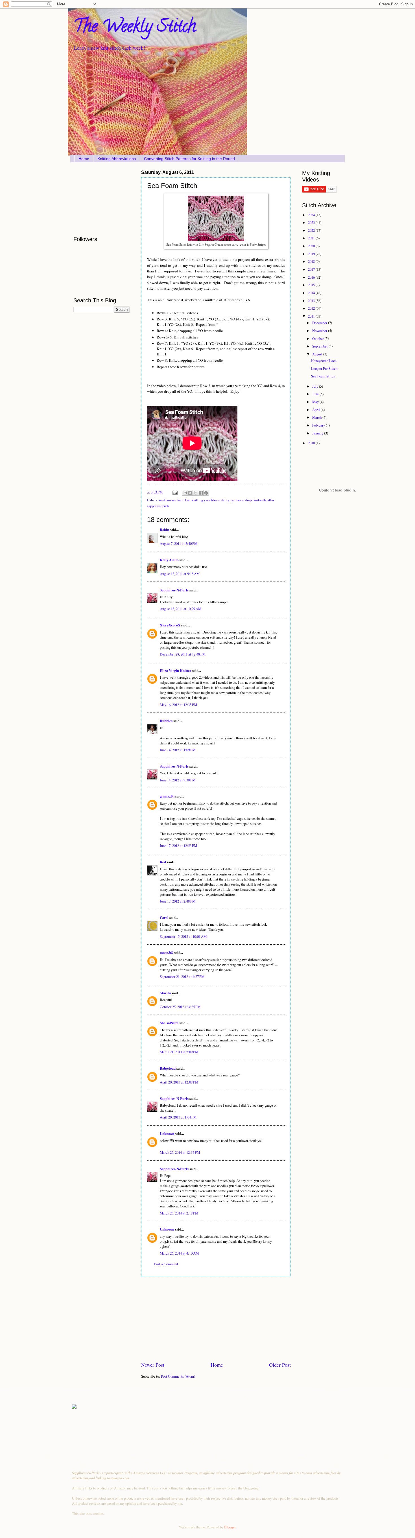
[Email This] (184, 493)
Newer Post (152, 1364)
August (317, 354)
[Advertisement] (216, 1319)
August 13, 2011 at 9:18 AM (180, 573)
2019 (312, 253)
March (317, 417)
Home (83, 158)
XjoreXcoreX (170, 625)
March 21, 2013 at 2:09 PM (179, 1051)
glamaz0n (167, 796)
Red (163, 861)
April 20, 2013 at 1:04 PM (178, 1117)
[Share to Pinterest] (206, 493)
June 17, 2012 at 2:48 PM (177, 901)
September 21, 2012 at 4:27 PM (182, 976)
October (318, 338)
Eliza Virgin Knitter (175, 670)
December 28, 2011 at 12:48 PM (183, 654)
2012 (312, 308)
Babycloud (168, 1068)
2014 (312, 292)
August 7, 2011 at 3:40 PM (178, 543)
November (320, 330)
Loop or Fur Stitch (324, 368)
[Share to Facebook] (201, 493)
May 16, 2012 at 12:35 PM (178, 704)
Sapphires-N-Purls (174, 590)
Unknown (167, 1133)
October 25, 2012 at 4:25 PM (180, 1006)
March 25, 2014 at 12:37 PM (180, 1152)
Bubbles (166, 720)
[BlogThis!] (190, 493)
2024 (312, 214)
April (316, 409)
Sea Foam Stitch (323, 376)
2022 (312, 230)
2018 (312, 261)
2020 (312, 245)
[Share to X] (195, 493)
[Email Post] (174, 492)
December (320, 322)
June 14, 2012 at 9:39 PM (177, 780)
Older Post (280, 1364)
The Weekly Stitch (134, 28)
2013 (312, 300)
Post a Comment (166, 1263)
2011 (312, 316)
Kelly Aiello (169, 559)
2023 (312, 222)
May (316, 401)
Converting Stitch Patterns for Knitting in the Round (189, 158)
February (319, 425)
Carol (164, 917)
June (316, 393)
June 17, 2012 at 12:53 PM (178, 845)
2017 (312, 269)
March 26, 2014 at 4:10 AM (179, 1253)
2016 (312, 277)
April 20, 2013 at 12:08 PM (179, 1082)
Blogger (229, 1527)
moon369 (166, 952)
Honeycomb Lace (324, 360)
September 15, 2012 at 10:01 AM (183, 936)
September (320, 346)
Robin (164, 529)
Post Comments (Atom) (178, 1376)
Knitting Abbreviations (116, 158)
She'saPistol (169, 1022)
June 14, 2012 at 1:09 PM (177, 749)
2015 (312, 284)
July (315, 386)
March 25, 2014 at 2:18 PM (179, 1213)
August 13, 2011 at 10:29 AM (180, 608)
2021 (312, 238)
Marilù (165, 992)
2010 (312, 442)
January (318, 433)
